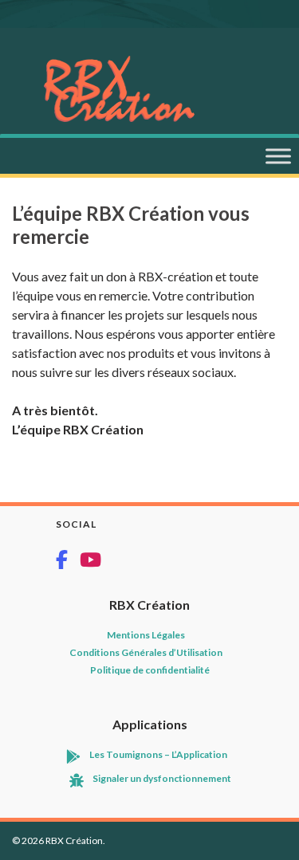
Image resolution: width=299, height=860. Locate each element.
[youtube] (90, 561)
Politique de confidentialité (150, 670)
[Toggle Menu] (278, 155)
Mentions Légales (146, 635)
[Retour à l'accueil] (171, 89)
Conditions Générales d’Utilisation (145, 652)
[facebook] (68, 561)
